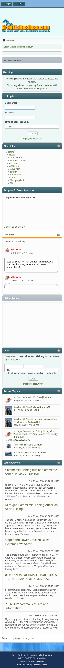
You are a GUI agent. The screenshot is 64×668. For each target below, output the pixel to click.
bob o (43, 452)
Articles (13, 163)
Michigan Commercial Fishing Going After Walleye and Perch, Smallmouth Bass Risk (34, 433)
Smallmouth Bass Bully (24, 407)
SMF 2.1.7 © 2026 (25, 658)
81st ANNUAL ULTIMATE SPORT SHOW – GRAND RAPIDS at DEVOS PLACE (31, 577)
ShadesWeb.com (40, 664)
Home (11, 151)
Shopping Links (17, 180)
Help (25, 655)
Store (13, 183)
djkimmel (16, 249)
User (6, 350)
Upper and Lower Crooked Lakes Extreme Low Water (27, 542)
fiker (39, 444)
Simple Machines (39, 658)
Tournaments (17, 157)
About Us (14, 166)
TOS (13, 177)
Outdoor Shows (18, 160)
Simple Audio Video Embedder (32, 661)
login (6, 359)
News (12, 154)
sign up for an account (41, 85)
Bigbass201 (45, 407)
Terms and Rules (36, 655)
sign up (16, 359)
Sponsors (15, 171)
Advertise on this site (15, 226)
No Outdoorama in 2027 (25, 397)
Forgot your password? (32, 383)
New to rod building (23, 444)
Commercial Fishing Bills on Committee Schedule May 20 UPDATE (31, 472)
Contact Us (15, 174)
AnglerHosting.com (24, 638)
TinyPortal (16, 655)
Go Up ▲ (48, 655)
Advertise (15, 168)
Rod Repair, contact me (24, 452)
